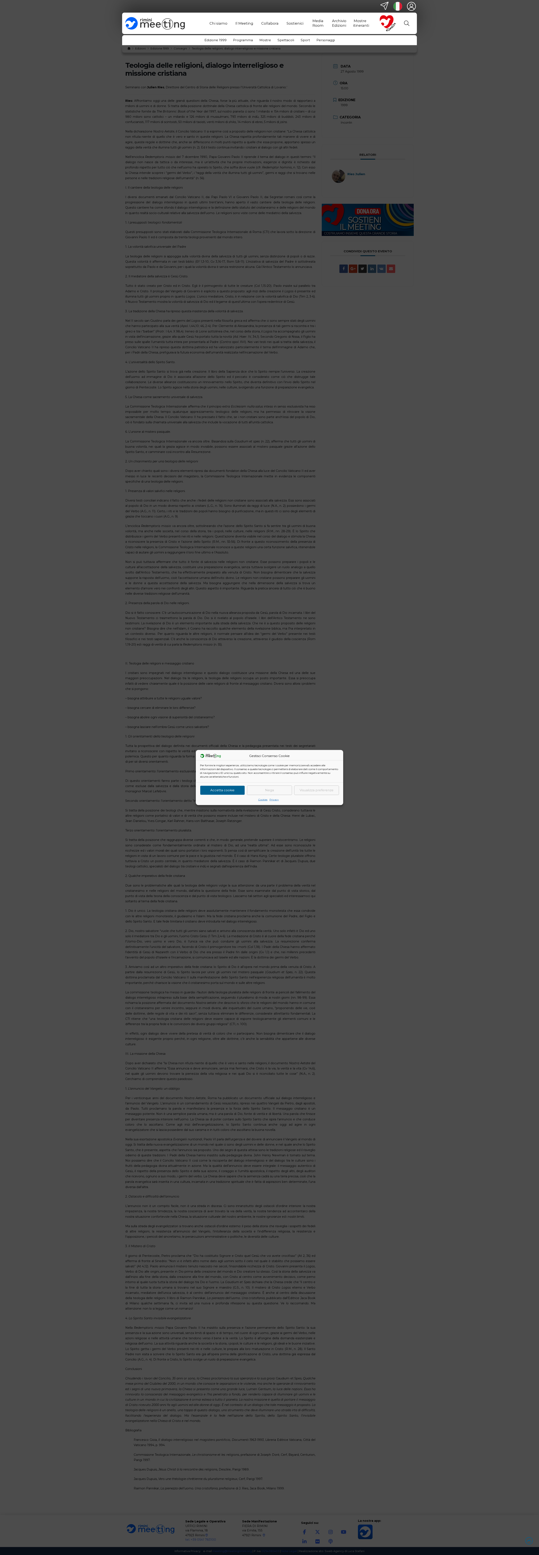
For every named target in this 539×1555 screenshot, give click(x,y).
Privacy (274, 799)
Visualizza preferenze (317, 790)
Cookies (262, 799)
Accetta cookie (222, 790)
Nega (269, 790)
